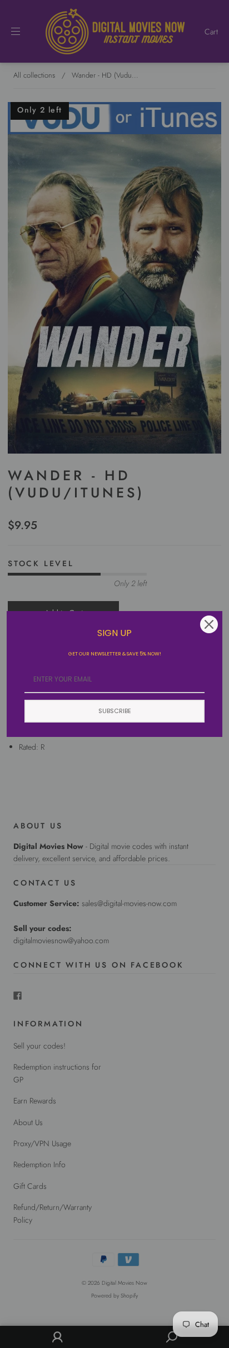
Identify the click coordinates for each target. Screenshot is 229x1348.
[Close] (209, 624)
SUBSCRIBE (114, 710)
